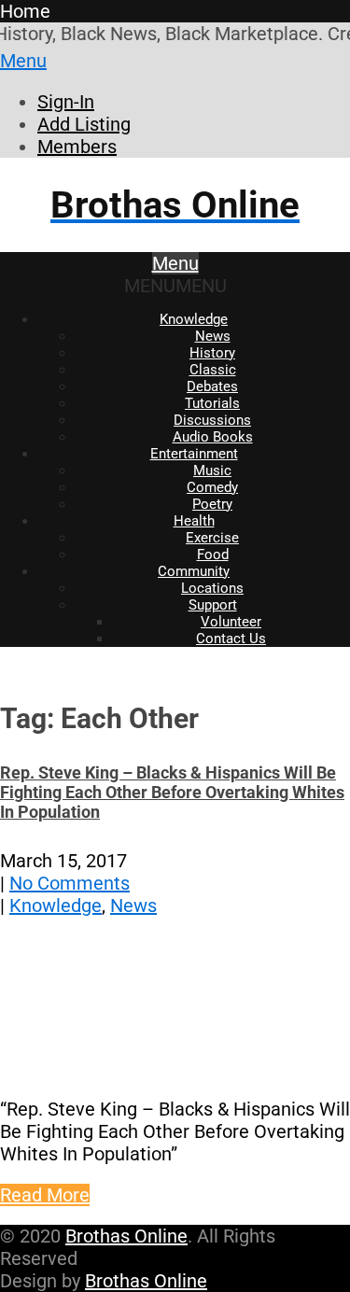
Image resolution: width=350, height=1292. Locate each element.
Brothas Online (126, 1236)
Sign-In (65, 102)
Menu (23, 60)
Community (194, 571)
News (213, 336)
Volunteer (231, 621)
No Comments (69, 883)
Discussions (212, 420)
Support (213, 605)
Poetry (212, 504)
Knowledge (194, 319)
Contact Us (231, 638)
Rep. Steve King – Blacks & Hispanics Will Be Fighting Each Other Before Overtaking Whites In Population (172, 792)
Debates (212, 386)
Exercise (212, 537)
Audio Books (213, 436)
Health (194, 521)
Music (212, 470)
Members (77, 146)
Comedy (212, 487)
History (212, 352)
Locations (212, 588)
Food (213, 554)
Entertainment (194, 453)
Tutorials (212, 403)
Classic (212, 369)
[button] (175, 285)
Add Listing (84, 124)
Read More (45, 1195)
